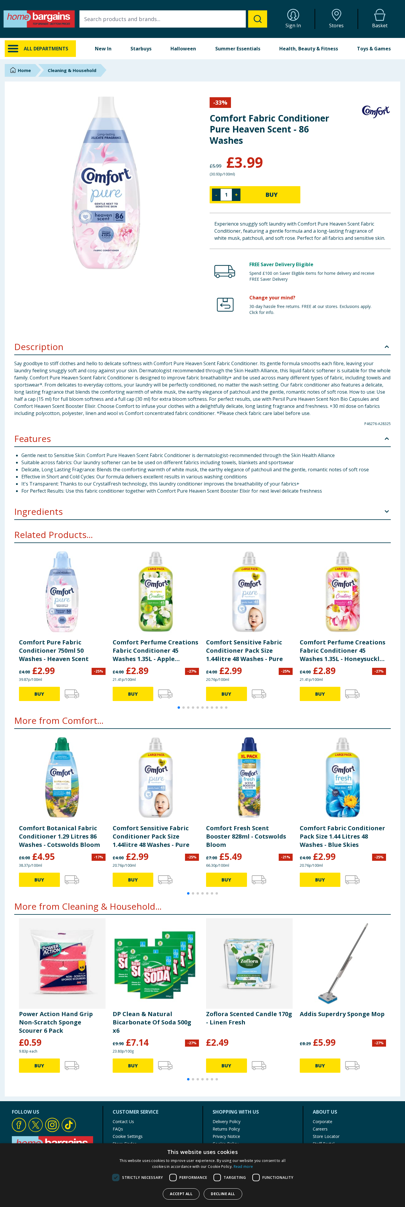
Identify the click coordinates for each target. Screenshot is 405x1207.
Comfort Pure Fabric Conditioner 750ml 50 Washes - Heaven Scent (54, 650)
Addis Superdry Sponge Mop (342, 1014)
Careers (320, 1129)
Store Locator (326, 1136)
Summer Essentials (237, 48)
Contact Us (123, 1121)
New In (103, 48)
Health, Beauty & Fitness (308, 48)
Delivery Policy (226, 1121)
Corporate (322, 1121)
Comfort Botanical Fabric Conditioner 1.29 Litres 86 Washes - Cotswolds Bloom (59, 836)
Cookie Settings (128, 1136)
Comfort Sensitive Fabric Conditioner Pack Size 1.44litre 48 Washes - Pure (244, 650)
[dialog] (202, 1175)
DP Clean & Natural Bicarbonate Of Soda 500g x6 (152, 1022)
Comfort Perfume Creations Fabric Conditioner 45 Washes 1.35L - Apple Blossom (155, 650)
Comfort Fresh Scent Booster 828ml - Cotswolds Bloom (246, 836)
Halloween (183, 48)
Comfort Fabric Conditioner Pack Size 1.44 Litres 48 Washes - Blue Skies (342, 836)
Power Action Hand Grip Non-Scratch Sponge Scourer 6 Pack (56, 1022)
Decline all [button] (223, 1193)
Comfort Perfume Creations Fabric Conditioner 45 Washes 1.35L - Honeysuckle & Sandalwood (342, 650)
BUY (271, 195)
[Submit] (257, 19)
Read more (243, 1166)
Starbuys (141, 48)
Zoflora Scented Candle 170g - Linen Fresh (249, 1018)
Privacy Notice (226, 1136)
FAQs (118, 1129)
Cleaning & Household (72, 70)
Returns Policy (226, 1129)
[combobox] (173, 19)
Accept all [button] (181, 1193)
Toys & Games (374, 48)
